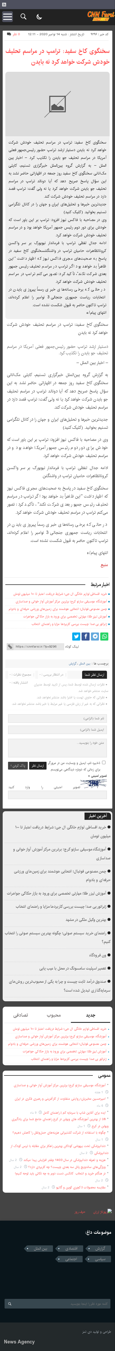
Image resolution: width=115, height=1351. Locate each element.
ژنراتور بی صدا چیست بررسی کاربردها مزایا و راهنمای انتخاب (69, 624)
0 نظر (16, 34)
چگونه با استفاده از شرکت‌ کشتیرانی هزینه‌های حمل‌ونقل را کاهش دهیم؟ (59, 1132)
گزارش (72, 663)
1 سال (82, 1126)
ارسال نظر (38, 765)
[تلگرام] (95, 636)
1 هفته (99, 1092)
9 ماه (33, 1112)
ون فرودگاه (97, 955)
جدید (90, 1015)
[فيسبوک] (86, 636)
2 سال (84, 1153)
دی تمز (87, 1331)
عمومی (104, 1075)
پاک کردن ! (18, 765)
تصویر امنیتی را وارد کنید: (44, 787)
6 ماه (100, 1105)
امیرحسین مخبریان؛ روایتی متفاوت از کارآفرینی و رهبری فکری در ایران (60, 1098)
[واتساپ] (104, 636)
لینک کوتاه (72, 646)
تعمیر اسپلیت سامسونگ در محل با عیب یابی (72, 968)
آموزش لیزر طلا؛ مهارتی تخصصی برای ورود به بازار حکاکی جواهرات (65, 616)
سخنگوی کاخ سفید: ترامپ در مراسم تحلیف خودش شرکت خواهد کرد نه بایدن (57, 56)
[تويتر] (76, 636)
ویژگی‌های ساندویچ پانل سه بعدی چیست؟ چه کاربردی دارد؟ (67, 1167)
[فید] (4, 5)
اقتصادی (71, 1248)
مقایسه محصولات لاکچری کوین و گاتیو (81, 1187)
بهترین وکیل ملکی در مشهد (86, 920)
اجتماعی (71, 1259)
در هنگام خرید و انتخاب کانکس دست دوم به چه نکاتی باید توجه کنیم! (60, 1173)
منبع (104, 565)
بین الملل (84, 663)
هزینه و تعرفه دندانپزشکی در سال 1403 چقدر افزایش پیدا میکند (65, 1160)
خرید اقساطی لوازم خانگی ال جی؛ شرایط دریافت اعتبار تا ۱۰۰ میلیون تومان (60, 593)
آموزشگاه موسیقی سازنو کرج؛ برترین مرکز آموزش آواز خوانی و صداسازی (61, 601)
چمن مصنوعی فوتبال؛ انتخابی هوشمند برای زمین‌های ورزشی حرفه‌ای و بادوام (58, 609)
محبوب (54, 1015)
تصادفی (20, 1015)
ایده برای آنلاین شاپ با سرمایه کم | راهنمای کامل (74, 1112)
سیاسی (100, 1259)
